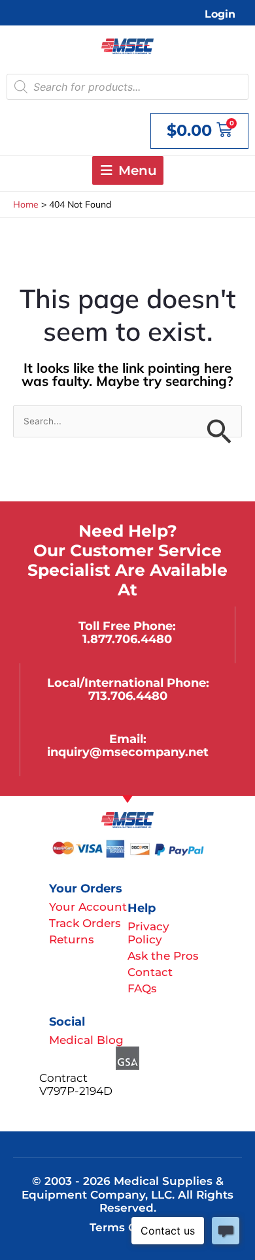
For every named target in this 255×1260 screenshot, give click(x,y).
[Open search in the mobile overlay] (127, 87)
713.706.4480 (127, 695)
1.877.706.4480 (127, 638)
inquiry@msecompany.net (128, 751)
